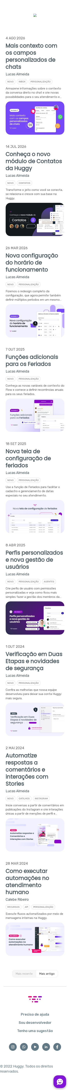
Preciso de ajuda (35, 1014)
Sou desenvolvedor (35, 1023)
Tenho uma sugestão (35, 1031)
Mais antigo (47, 973)
